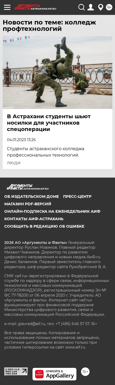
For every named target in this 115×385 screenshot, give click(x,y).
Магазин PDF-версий (27, 204)
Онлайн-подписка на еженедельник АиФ (52, 211)
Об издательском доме (31, 196)
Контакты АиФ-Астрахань (33, 218)
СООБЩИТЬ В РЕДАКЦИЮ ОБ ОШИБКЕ (44, 226)
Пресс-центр (77, 196)
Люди (14, 163)
